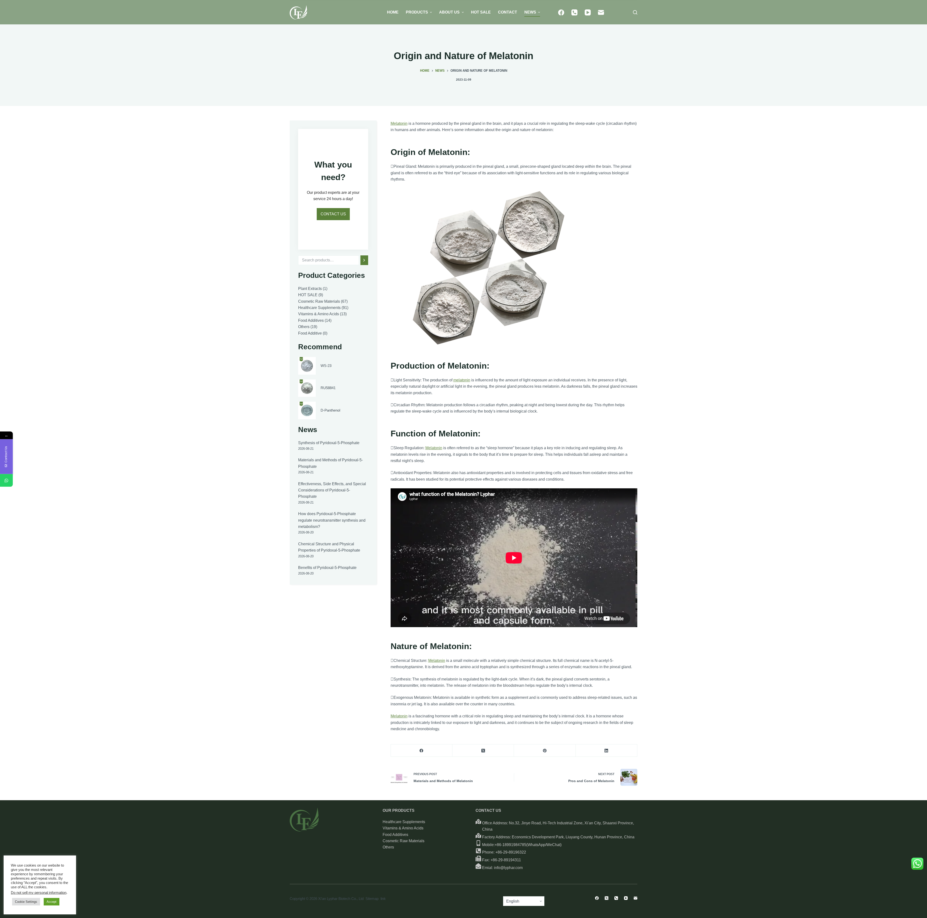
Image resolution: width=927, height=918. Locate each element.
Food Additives (395, 835)
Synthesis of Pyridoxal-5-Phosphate (328, 443)
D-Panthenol (330, 410)
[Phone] (574, 12)
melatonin (461, 380)
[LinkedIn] (606, 750)
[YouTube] (588, 12)
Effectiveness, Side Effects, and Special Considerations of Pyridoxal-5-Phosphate (332, 490)
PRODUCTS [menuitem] (417, 12)
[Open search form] (635, 12)
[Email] (601, 12)
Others (388, 847)
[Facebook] (561, 12)
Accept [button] (51, 902)
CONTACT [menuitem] (507, 12)
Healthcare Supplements (404, 822)
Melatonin (399, 123)
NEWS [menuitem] (530, 12)
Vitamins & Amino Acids (403, 828)
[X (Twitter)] (483, 750)
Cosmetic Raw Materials (403, 841)
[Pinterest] (545, 750)
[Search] (364, 260)
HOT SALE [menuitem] (481, 12)
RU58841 (328, 388)
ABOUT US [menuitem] (449, 12)
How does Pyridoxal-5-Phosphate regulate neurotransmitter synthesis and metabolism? (331, 520)
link (383, 899)
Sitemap (372, 899)
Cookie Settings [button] (26, 902)
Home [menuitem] (393, 12)
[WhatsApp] (6, 480)
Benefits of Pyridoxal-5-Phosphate (327, 568)
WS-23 (326, 366)
